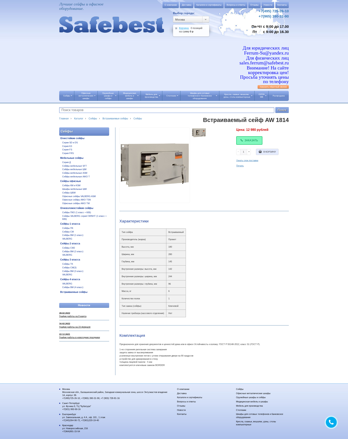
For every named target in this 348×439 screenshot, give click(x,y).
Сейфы (66, 96)
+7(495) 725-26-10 (274, 11)
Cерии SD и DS (70, 142)
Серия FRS (68, 153)
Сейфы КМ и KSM (71, 185)
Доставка (186, 5)
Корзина (184, 28)
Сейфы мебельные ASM (74, 173)
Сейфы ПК (67, 228)
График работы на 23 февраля (74, 327)
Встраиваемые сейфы (73, 292)
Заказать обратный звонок (273, 87)
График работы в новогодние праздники (79, 337)
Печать (240, 165)
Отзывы (254, 5)
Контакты (282, 5)
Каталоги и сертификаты (209, 5)
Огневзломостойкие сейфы (76, 208)
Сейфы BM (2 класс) (72, 251)
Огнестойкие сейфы (72, 138)
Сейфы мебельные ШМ (74, 169)
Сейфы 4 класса (70, 279)
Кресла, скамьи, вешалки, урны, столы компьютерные (237, 95)
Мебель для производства (151, 95)
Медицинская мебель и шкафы (129, 95)
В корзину (269, 152)
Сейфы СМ (68, 231)
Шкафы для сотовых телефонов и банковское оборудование (200, 95)
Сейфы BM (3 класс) (72, 271)
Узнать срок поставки (247, 160)
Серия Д (66, 162)
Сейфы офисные (70, 181)
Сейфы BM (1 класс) (72, 235)
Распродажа (279, 96)
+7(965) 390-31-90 (274, 16)
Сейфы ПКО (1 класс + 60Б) (76, 212)
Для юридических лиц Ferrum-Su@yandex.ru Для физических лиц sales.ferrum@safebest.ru (264, 55)
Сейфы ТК (67, 264)
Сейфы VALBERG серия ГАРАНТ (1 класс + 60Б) (84, 217)
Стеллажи (171, 96)
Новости (268, 5)
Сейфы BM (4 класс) (72, 287)
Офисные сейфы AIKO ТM (76, 203)
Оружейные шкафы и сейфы (108, 95)
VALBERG (67, 239)
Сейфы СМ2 (68, 248)
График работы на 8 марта (72, 316)
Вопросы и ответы (236, 5)
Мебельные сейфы (71, 158)
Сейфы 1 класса (70, 223)
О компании (171, 5)
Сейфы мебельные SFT (74, 166)
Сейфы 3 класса (70, 259)
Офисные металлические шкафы (86, 95)
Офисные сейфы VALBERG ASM (79, 196)
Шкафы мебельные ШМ (74, 189)
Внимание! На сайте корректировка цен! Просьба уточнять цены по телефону (264, 74)
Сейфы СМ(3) (69, 267)
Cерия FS (67, 149)
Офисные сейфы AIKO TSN (76, 199)
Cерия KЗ (67, 146)
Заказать (251, 140)
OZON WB (261, 95)
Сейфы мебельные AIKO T (76, 176)
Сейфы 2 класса (70, 243)
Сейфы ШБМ (69, 192)
